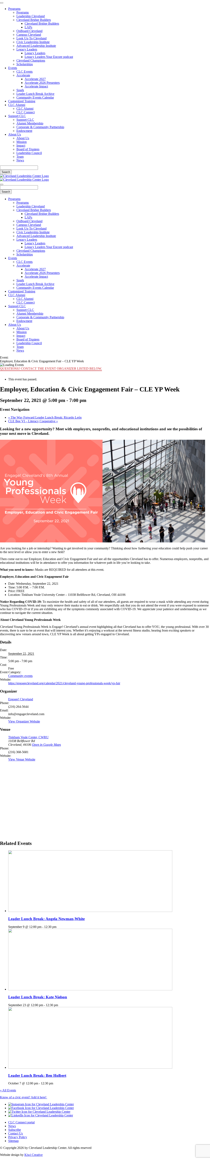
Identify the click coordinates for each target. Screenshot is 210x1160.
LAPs (28, 27)
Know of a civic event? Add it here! (23, 1097)
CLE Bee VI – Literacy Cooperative (33, 421)
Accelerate (23, 75)
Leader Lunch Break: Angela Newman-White (46, 919)
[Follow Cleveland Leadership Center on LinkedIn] (40, 1115)
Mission (21, 142)
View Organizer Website (24, 721)
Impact (20, 145)
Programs (14, 8)
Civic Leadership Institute (33, 42)
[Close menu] (1, 2)
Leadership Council (29, 153)
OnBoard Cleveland (29, 31)
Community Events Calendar (35, 97)
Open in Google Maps (46, 744)
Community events (20, 676)
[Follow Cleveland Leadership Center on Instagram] (41, 1104)
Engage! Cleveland (20, 699)
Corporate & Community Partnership (40, 127)
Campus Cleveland (28, 34)
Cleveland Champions (30, 60)
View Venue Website (21, 759)
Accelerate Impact (36, 86)
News (20, 160)
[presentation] (90, 911)
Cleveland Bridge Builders (33, 20)
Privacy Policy (17, 1137)
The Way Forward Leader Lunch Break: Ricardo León (45, 417)
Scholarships (24, 64)
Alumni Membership (29, 123)
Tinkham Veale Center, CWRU (28, 737)
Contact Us (15, 1133)
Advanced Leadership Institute (36, 45)
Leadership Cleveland (30, 16)
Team (20, 156)
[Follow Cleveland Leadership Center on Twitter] (39, 1111)
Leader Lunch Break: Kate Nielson (37, 997)
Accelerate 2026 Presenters (42, 82)
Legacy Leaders (26, 49)
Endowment (24, 130)
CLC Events (24, 71)
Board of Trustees (27, 149)
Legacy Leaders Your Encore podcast (49, 57)
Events (12, 68)
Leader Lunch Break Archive (35, 94)
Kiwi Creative (33, 1155)
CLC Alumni (16, 105)
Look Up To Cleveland (31, 38)
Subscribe (14, 1129)
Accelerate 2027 (35, 79)
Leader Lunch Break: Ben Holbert (37, 1075)
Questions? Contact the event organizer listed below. (51, 368)
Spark (20, 90)
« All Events (8, 1090)
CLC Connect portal (21, 1122)
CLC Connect (25, 112)
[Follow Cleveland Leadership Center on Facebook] (41, 1108)
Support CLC (17, 116)
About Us (14, 134)
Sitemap (13, 1141)
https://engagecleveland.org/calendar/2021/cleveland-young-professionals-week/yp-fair (64, 683)
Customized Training (21, 101)
